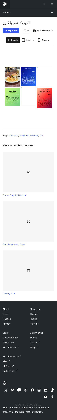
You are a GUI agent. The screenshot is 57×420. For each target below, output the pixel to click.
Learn (5, 332)
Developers (8, 342)
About (6, 309)
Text (42, 135)
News (6, 314)
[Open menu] (52, 4)
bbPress (8, 366)
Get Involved (36, 332)
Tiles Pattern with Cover (14, 244)
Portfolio (24, 135)
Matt (7, 361)
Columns (14, 135)
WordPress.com (12, 356)
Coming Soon (9, 293)
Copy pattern (11, 30)
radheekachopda (45, 30)
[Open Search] (44, 4)
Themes (34, 314)
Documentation (10, 337)
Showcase (35, 309)
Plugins (33, 319)
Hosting (7, 319)
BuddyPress (10, 371)
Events (33, 337)
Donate (35, 342)
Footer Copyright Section (14, 195)
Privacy (6, 323)
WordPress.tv (11, 347)
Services (34, 135)
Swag (34, 347)
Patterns (7, 12)
